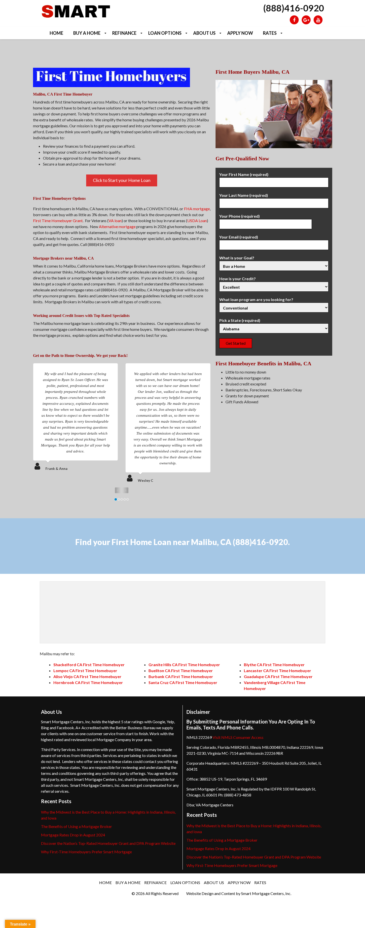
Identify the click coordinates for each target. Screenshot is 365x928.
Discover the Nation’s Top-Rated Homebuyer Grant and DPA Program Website (108, 843)
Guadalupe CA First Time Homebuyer (278, 676)
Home (56, 33)
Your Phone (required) (239, 216)
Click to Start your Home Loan (121, 180)
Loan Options (165, 33)
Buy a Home (87, 33)
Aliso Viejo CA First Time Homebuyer (87, 676)
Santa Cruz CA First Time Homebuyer (182, 682)
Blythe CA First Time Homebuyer (274, 664)
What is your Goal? (236, 257)
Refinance (124, 33)
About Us (204, 33)
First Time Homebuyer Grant (58, 220)
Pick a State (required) (239, 320)
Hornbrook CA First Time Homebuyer (88, 682)
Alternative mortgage (117, 226)
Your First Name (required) (243, 174)
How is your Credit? (237, 278)
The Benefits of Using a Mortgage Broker (76, 826)
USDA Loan (197, 220)
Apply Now (240, 33)
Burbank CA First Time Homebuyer (180, 676)
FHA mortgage (197, 208)
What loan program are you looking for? (256, 299)
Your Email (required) (238, 237)
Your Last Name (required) (243, 195)
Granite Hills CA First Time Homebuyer (184, 664)
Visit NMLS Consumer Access (238, 737)
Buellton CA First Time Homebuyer (180, 670)
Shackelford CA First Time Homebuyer (89, 664)
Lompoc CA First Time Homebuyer (85, 670)
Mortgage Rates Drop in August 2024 (73, 834)
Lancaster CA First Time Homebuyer (277, 670)
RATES (270, 33)
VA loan (115, 220)
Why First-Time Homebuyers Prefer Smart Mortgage (86, 851)
